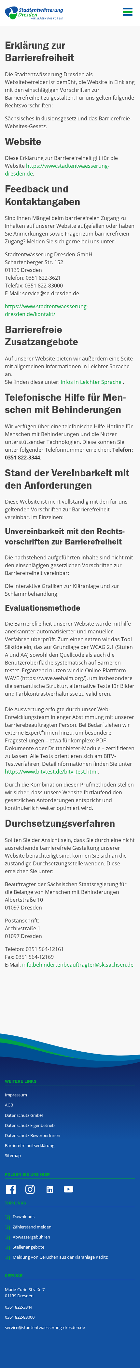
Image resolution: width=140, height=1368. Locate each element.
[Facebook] (11, 1189)
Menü (127, 18)
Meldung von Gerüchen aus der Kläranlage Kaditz (60, 1257)
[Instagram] (30, 1189)
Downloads (24, 1216)
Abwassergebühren (31, 1237)
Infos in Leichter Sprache (92, 381)
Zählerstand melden (32, 1227)
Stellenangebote (28, 1247)
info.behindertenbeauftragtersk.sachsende (77, 964)
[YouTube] (68, 1189)
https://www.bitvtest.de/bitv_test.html (51, 771)
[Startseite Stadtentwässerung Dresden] (36, 12)
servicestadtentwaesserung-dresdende (45, 1327)
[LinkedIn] (49, 1189)
